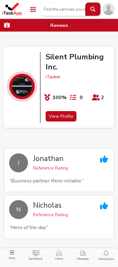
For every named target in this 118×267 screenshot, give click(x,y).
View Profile (61, 116)
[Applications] (33, 9)
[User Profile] (108, 8)
